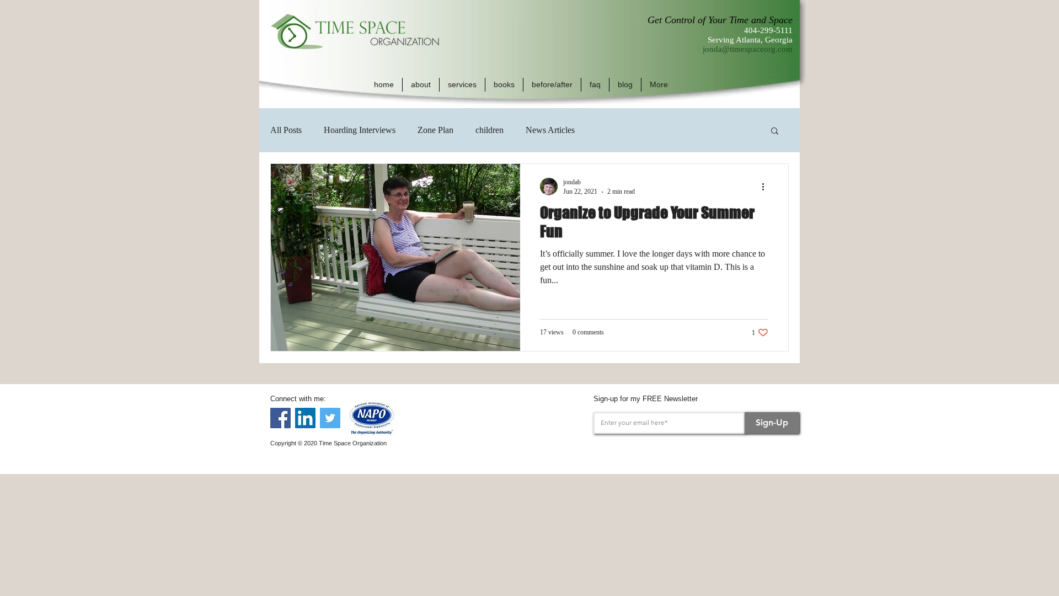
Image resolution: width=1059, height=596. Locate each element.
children (489, 130)
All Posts (286, 130)
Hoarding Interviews (359, 130)
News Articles (550, 130)
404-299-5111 (768, 30)
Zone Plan (435, 130)
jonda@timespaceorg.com (748, 49)
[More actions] (766, 186)
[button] (421, 85)
